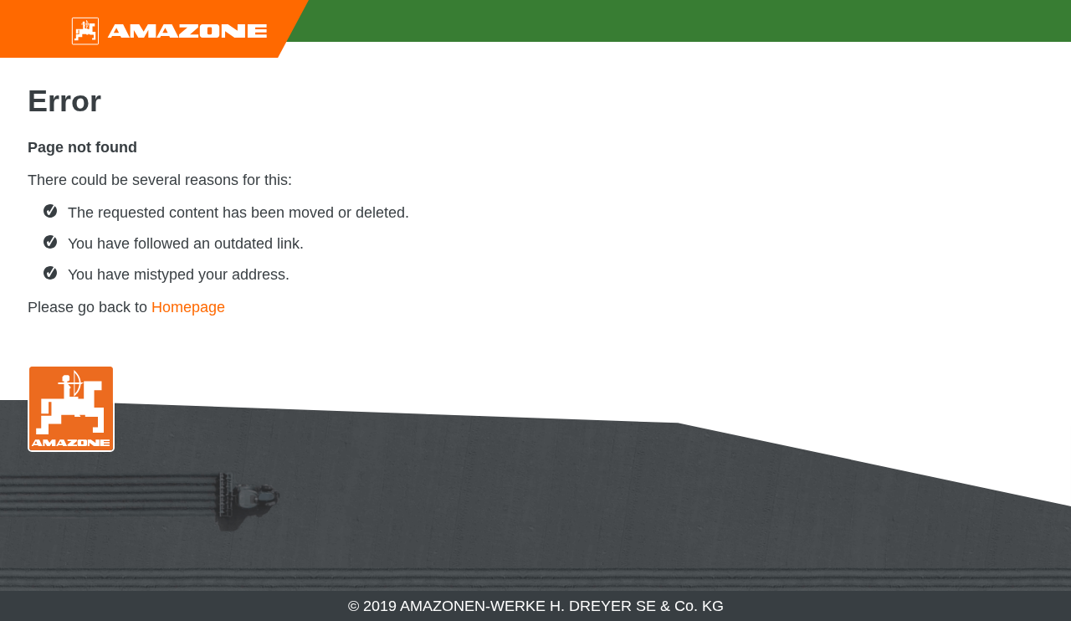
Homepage (188, 307)
